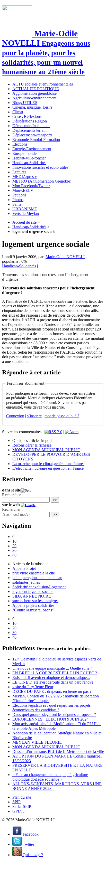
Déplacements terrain (29, 130)
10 (14, 541)
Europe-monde (24, 153)
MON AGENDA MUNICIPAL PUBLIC (46, 450)
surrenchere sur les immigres (35, 601)
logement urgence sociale (32, 591)
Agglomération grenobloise (34, 93)
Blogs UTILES (24, 102)
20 (14, 546)
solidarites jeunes (26, 582)
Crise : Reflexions (26, 116)
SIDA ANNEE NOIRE (31, 596)
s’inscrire (34, 416)
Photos (17, 199)
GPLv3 (18, 811)
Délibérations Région (29, 121)
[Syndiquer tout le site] (2, 863)
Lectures (19, 172)
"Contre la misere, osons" (33, 610)
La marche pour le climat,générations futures (48, 463)
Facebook (30, 834)
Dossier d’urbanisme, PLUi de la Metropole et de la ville (58, 751)
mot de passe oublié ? (62, 416)
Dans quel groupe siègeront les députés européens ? (54, 714)
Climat (17, 112)
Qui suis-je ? (32, 855)
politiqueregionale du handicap (37, 577)
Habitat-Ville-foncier (29, 158)
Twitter (28, 844)
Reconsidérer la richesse (31, 445)
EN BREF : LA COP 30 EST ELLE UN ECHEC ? (54, 673)
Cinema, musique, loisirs (32, 107)
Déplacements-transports (32, 135)
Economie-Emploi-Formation (36, 139)
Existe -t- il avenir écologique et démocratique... (51, 677)
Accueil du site (24, 222)
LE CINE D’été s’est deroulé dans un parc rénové (52, 682)
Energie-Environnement (31, 149)
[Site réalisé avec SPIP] (4, 863)
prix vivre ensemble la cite (33, 573)
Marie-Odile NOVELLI (65, 256)
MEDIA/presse (24, 176)
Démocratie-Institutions (31, 126)
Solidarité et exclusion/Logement (39, 587)
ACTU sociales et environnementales (42, 84)
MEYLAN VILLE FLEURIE (37, 742)
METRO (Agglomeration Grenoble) (41, 181)
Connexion (15, 416)
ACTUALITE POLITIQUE (35, 89)
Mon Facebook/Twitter (31, 186)
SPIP (16, 802)
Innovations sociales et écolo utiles (40, 167)
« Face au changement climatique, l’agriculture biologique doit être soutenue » (50, 776)
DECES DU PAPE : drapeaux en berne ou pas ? (51, 691)
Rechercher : (12, 495)
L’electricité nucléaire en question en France (48, 468)
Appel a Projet (24, 568)
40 (14, 555)
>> (55, 500)
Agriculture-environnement (34, 98)
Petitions (19, 195)
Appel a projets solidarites (33, 605)
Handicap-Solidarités (29, 162)
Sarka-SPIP (21, 806)
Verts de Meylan (25, 213)
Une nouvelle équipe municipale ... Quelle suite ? (52, 668)
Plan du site (21, 797)
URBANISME (24, 209)
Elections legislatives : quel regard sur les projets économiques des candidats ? (51, 707)
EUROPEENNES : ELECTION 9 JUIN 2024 (50, 719)
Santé (16, 204)
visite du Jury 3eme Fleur (32, 687)
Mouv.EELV (22, 190)
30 (14, 550)
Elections (19, 144)
